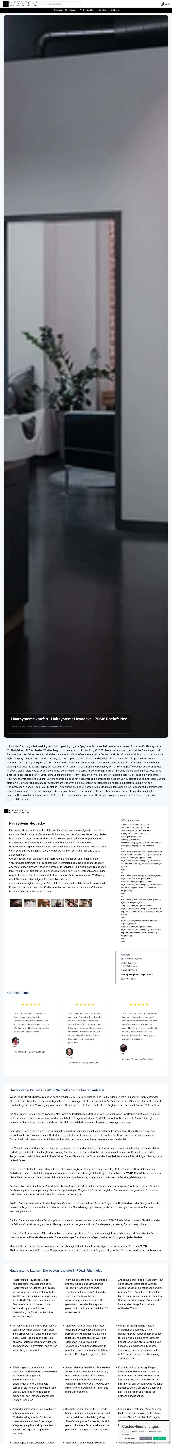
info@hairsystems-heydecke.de (138, 974)
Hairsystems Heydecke (27, 823)
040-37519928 (130, 970)
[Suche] (77, 4)
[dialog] (144, 1431)
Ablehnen (146, 1438)
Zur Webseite (129, 979)
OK (160, 1438)
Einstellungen (130, 1438)
